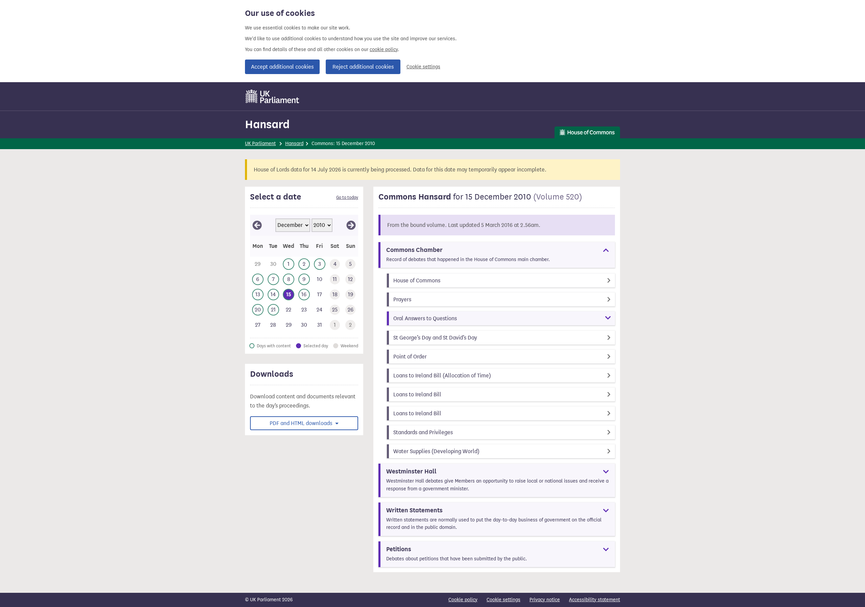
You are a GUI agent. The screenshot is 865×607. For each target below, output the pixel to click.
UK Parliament (260, 143)
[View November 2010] (257, 225)
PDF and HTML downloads (301, 423)
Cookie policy (462, 600)
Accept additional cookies (282, 67)
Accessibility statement (594, 600)
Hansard (267, 124)
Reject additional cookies (363, 67)
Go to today (347, 197)
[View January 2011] (351, 225)
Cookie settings (423, 67)
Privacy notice (544, 600)
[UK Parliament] (272, 96)
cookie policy (384, 49)
